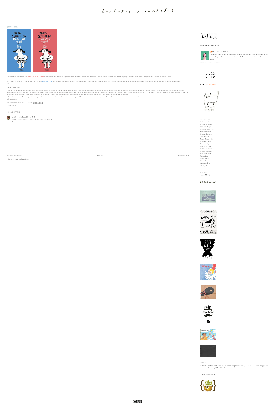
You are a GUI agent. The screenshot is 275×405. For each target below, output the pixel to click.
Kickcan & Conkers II (207, 149)
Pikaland (203, 161)
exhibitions (12, 105)
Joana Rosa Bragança (220, 51)
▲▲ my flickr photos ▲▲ (208, 374)
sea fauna (209, 368)
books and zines (223, 366)
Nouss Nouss (204, 158)
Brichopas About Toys (207, 129)
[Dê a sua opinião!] (36, 103)
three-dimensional (232, 368)
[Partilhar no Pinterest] (42, 103)
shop (213, 368)
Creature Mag (204, 136)
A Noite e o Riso (205, 122)
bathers (210, 366)
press (254, 365)
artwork (204, 365)
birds (215, 366)
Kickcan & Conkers (206, 146)
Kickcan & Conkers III (207, 151)
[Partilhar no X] (38, 103)
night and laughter (247, 365)
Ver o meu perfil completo (210, 62)
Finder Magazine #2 (206, 139)
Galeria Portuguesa (206, 144)
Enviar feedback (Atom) (22, 159)
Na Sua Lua (204, 156)
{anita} (14, 117)
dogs (234, 366)
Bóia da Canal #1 (205, 131)
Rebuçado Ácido (205, 163)
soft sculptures (220, 368)
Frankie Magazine (205, 141)
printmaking (259, 366)
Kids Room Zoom (205, 153)
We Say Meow (204, 166)
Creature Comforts (206, 134)
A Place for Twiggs (206, 124)
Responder (15, 122)
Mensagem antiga (183, 155)
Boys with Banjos (205, 127)
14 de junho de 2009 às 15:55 (26, 117)
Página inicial (100, 155)
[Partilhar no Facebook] (40, 103)
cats (229, 366)
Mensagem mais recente (14, 155)
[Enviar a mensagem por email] (34, 103)
